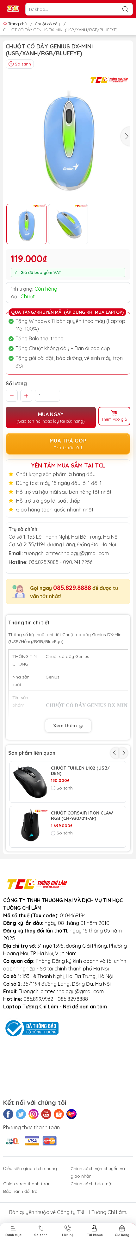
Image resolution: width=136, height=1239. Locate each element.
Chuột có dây (47, 23)
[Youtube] (46, 1114)
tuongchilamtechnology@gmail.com (66, 553)
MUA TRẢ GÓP (68, 443)
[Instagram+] (33, 1114)
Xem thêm (65, 725)
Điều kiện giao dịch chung (30, 1168)
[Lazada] (71, 1114)
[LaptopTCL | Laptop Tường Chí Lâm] (13, 9)
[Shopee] (59, 1114)
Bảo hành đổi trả (20, 1191)
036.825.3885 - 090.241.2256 (60, 562)
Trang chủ (17, 23)
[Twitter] (21, 1114)
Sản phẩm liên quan (31, 753)
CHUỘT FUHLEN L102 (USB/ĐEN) (80, 770)
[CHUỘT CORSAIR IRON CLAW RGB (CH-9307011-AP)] (30, 827)
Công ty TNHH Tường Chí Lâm (91, 1212)
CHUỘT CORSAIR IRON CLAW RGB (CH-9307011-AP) (82, 815)
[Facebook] (8, 1114)
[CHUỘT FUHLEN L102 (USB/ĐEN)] (30, 782)
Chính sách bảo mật (92, 1183)
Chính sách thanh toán (27, 1183)
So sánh (23, 63)
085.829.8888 (72, 588)
